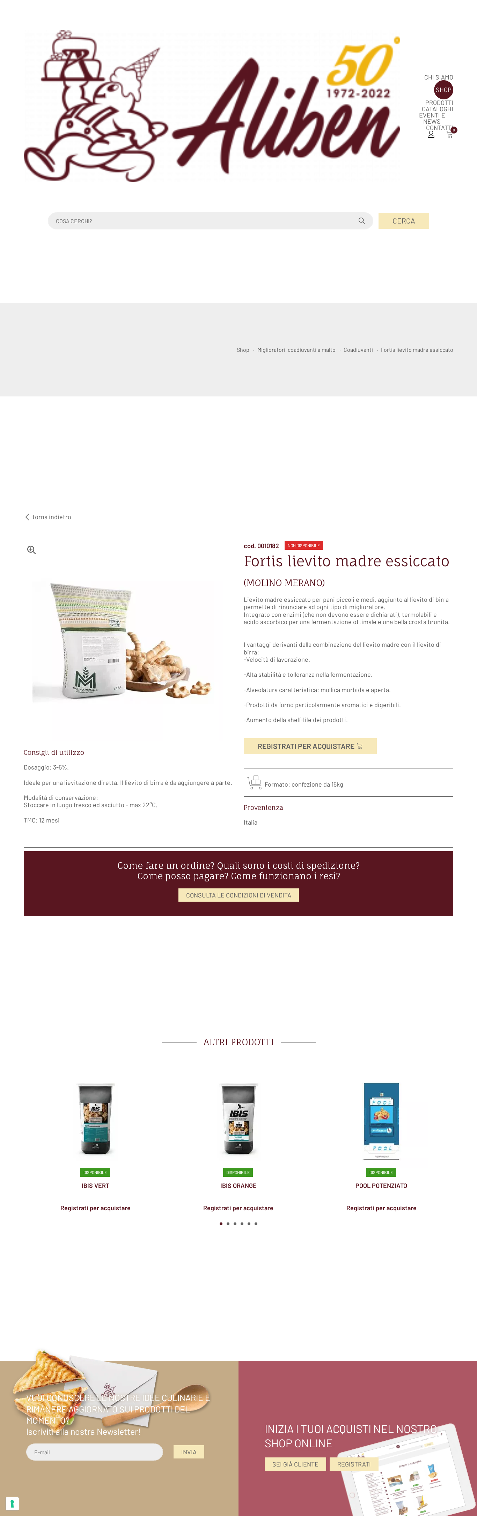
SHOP (444, 89)
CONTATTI (439, 127)
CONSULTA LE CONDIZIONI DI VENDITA (238, 895)
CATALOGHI (437, 109)
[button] (221, 1223)
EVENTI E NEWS (432, 118)
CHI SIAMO (438, 77)
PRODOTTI (439, 102)
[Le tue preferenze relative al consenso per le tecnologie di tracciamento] (12, 1503)
